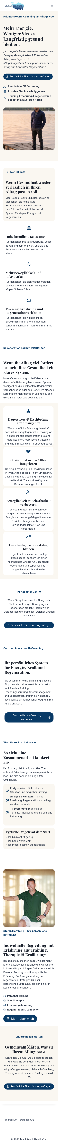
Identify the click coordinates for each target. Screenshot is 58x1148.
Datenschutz (27, 1119)
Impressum (11, 1119)
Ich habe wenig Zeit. (19, 841)
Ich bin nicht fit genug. (21, 837)
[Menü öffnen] (52, 5)
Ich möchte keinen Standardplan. (26, 844)
